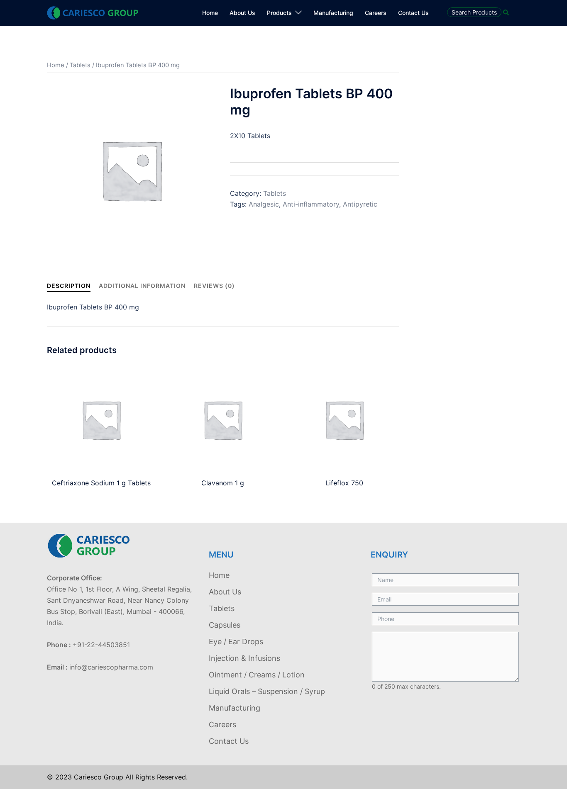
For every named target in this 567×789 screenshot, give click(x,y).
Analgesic (264, 204)
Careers (375, 12)
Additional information (142, 285)
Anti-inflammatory (311, 204)
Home (210, 12)
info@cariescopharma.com (111, 667)
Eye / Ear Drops (236, 641)
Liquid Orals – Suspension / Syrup (267, 691)
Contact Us (413, 12)
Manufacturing (333, 12)
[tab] (68, 285)
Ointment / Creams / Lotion (257, 674)
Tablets (80, 65)
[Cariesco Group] (92, 12)
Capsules (224, 625)
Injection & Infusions (244, 658)
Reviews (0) (214, 285)
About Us (242, 12)
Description (68, 285)
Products (279, 12)
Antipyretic (360, 204)
